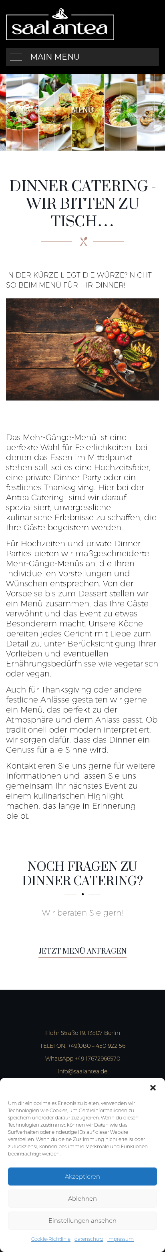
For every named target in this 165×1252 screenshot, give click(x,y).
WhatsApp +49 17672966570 (82, 1058)
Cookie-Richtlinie (50, 1239)
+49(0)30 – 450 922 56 (82, 1045)
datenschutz (88, 1239)
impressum (120, 1239)
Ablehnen (82, 1198)
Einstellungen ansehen (82, 1220)
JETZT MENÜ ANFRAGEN (82, 952)
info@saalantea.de (82, 1071)
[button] (153, 1088)
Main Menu (55, 57)
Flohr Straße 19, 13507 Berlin (82, 1033)
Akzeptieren (82, 1176)
